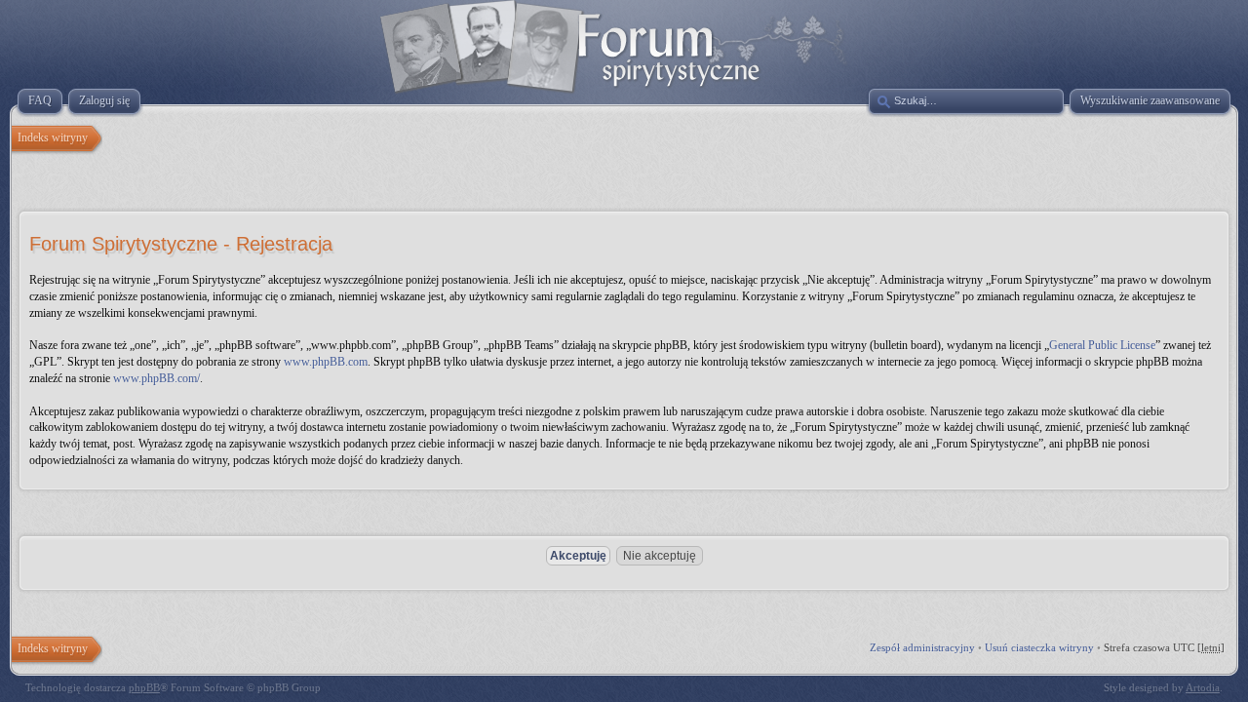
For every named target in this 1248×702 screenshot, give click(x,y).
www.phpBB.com (326, 362)
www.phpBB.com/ (156, 378)
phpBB (144, 687)
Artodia (1203, 687)
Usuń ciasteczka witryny (1039, 647)
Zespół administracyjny (922, 647)
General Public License (1102, 345)
